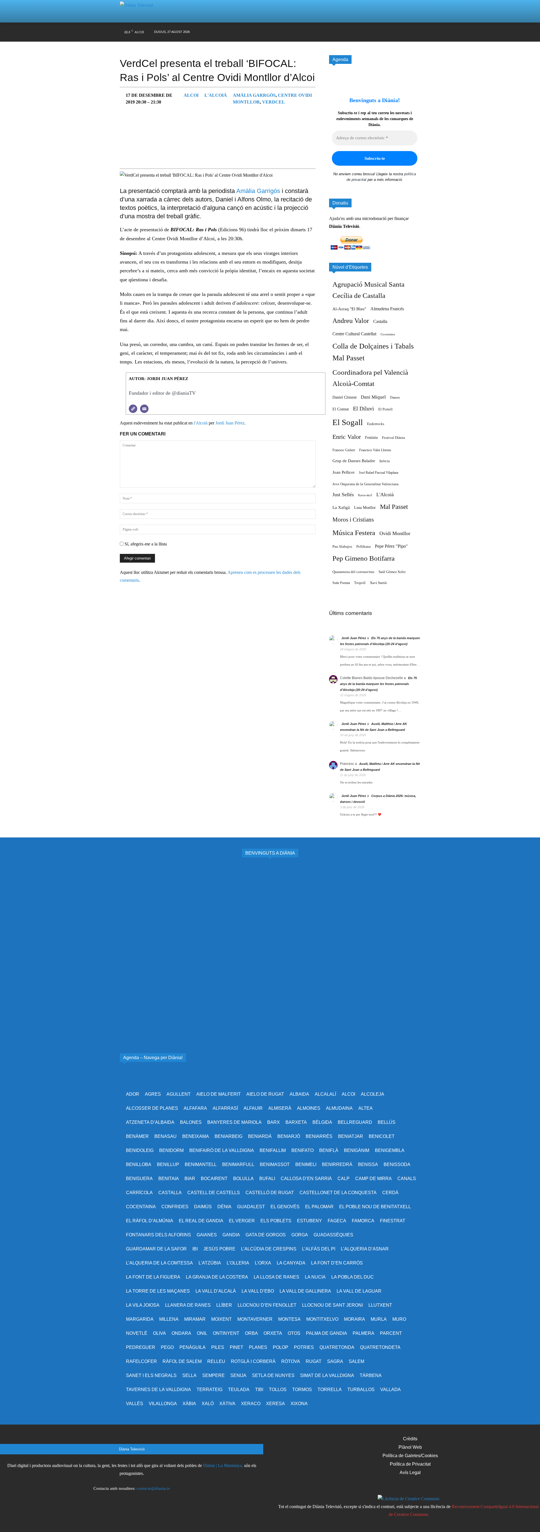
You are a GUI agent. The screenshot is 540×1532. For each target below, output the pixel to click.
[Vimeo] (372, 32)
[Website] (133, 409)
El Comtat (340, 409)
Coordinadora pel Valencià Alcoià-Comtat (370, 378)
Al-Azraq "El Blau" (349, 309)
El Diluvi (363, 408)
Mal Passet (394, 506)
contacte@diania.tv (153, 1488)
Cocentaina (388, 334)
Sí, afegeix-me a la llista (145, 544)
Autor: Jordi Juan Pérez (158, 378)
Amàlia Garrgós (254, 95)
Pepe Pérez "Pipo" (391, 546)
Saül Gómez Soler (392, 572)
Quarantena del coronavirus (353, 572)
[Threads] (415, 32)
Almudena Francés (387, 308)
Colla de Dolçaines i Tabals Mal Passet (373, 352)
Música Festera (353, 532)
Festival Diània (393, 437)
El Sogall (347, 422)
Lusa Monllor (365, 507)
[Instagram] (351, 32)
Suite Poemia (341, 583)
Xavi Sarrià (378, 583)
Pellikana (363, 547)
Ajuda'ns (337, 218)
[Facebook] (340, 32)
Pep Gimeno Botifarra (363, 558)
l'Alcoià (215, 95)
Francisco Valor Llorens (375, 450)
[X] (362, 32)
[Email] (144, 409)
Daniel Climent (344, 397)
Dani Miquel (373, 397)
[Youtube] (383, 32)
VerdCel (273, 102)
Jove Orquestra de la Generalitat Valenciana (365, 484)
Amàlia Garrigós (258, 190)
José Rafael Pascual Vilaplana (378, 473)
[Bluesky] (394, 32)
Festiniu (371, 437)
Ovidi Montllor (394, 533)
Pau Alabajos (342, 547)
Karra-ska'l (365, 495)
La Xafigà (341, 507)
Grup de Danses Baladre (353, 461)
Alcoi (191, 95)
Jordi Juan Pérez (229, 423)
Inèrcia (384, 461)
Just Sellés (343, 494)
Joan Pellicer (343, 472)
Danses (395, 397)
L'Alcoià (385, 494)
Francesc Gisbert (343, 450)
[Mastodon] (405, 32)
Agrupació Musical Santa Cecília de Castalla (368, 289)
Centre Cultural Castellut (354, 333)
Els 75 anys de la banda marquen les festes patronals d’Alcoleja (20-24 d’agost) (378, 683)
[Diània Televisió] (139, 11)
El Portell (385, 409)
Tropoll (360, 583)
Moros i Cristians (353, 519)
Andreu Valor (350, 320)
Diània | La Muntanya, (223, 1465)
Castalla (380, 321)
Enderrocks (375, 424)
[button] (409, 11)
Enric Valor (346, 436)
